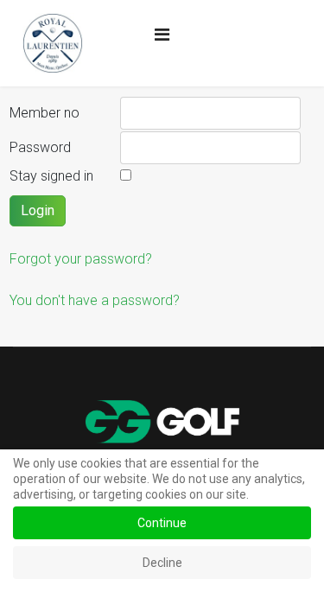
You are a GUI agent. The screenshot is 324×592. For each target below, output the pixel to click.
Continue (162, 523)
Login (37, 210)
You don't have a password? (95, 300)
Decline (162, 563)
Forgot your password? (81, 259)
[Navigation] (162, 34)
